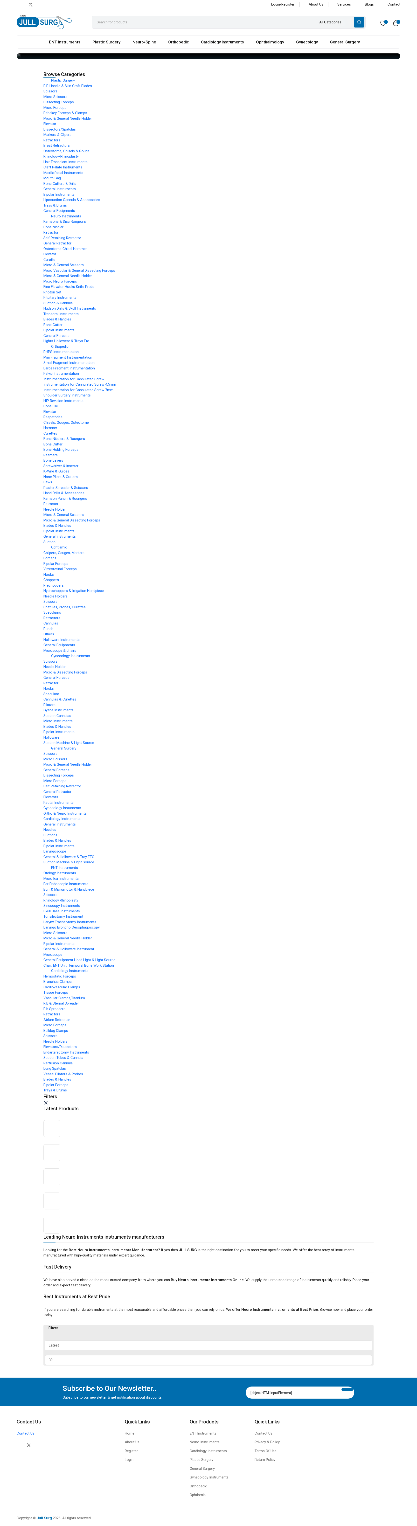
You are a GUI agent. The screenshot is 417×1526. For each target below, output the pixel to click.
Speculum (51, 694)
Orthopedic (178, 42)
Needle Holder (54, 509)
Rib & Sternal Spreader (61, 1003)
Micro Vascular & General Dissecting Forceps (79, 270)
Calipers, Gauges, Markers (63, 553)
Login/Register (282, 4)
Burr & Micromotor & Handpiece (68, 889)
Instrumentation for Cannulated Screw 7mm (78, 390)
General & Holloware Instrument (68, 949)
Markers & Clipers (57, 134)
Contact (394, 4)
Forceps (49, 558)
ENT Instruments (64, 42)
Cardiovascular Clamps (61, 987)
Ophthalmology (270, 42)
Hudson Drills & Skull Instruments (69, 308)
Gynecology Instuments (62, 808)
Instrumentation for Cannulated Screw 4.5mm (79, 384)
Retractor (50, 232)
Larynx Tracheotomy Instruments (69, 922)
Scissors (50, 91)
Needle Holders (55, 596)
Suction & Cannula (58, 303)
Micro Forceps (54, 107)
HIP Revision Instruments (63, 401)
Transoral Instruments (61, 314)
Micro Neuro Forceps (60, 281)
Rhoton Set (52, 292)
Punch (48, 629)
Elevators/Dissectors (60, 1047)
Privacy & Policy (267, 1442)
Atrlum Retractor (56, 1020)
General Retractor (57, 243)
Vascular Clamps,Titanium (64, 998)
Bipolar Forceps (55, 564)
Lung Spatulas (54, 1068)
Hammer (50, 428)
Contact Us (26, 1433)
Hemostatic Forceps (59, 976)
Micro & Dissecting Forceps (65, 672)
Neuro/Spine (144, 42)
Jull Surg (44, 1518)
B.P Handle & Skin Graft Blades (67, 86)
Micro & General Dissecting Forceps (71, 520)
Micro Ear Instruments (61, 878)
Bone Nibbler (53, 227)
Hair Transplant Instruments (65, 162)
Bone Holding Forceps (60, 449)
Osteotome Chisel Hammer (65, 249)
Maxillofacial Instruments (63, 173)
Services (344, 4)
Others (48, 634)
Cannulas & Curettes (59, 699)
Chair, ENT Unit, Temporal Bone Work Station (78, 965)
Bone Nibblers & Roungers (64, 439)
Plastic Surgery (106, 42)
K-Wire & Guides (56, 471)
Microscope (52, 954)
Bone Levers (53, 460)
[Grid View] (52, 1335)
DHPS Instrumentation (61, 352)
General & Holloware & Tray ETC (68, 857)
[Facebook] (21, 4)
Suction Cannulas (57, 716)
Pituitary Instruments (59, 297)
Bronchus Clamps (57, 981)
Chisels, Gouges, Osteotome (66, 422)
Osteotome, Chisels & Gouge (66, 151)
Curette (49, 259)
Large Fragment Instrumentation (69, 368)
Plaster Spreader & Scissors (65, 488)
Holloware (51, 737)
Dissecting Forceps (58, 102)
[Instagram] (40, 4)
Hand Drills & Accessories (63, 493)
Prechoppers (53, 585)
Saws (47, 482)
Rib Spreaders (54, 1009)
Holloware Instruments (61, 640)
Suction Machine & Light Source (68, 743)
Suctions (50, 835)
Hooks (48, 574)
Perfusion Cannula (58, 1063)
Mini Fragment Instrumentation (67, 357)
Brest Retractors (56, 145)
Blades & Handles (57, 319)
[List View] (67, 1335)
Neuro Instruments (66, 216)
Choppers (51, 580)
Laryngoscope (54, 851)
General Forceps (56, 335)
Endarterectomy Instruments (66, 1052)
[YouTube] (50, 4)
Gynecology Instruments (70, 656)
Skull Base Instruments (61, 911)
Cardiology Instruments (222, 42)
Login (129, 1459)
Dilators (49, 705)
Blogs (369, 4)
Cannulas (50, 623)
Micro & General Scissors (63, 265)
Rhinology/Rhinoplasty (61, 156)
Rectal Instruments (58, 802)
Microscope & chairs (59, 650)
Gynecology (307, 42)
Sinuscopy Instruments (61, 905)
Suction (49, 542)
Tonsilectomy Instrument (63, 916)
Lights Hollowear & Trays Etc (66, 341)
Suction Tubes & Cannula (63, 1057)
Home (129, 1433)
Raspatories (53, 417)
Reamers (50, 455)
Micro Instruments (58, 721)
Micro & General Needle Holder (67, 118)
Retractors (51, 140)
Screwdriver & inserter (60, 466)
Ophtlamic (59, 547)
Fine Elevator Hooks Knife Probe (69, 286)
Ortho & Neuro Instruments (65, 813)
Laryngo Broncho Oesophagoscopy (71, 927)
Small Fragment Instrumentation (69, 363)
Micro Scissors (55, 97)
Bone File (50, 406)
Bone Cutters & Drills (59, 183)
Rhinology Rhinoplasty (60, 900)
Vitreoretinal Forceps (60, 569)
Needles (49, 829)
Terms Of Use (266, 1451)
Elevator (49, 124)
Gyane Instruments (58, 710)
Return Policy (265, 1459)
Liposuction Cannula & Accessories (71, 200)
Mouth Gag (52, 178)
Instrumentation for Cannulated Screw (73, 379)
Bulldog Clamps (55, 1030)
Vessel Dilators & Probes (63, 1074)
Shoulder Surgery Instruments (67, 395)
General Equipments (59, 210)
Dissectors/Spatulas (59, 129)
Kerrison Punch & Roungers (65, 498)
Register (131, 1451)
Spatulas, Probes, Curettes (64, 607)
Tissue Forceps (55, 992)
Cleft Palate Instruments (62, 167)
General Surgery (345, 42)
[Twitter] (28, 1445)
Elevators (50, 797)
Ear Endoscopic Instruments (65, 884)
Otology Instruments (59, 873)
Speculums (52, 612)
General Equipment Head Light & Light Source (79, 960)
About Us (316, 4)
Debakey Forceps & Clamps (65, 113)
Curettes (50, 433)
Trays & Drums (55, 205)
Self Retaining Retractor (62, 238)
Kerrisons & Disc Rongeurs (64, 221)
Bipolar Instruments (59, 194)
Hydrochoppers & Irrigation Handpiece (73, 591)
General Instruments (59, 189)
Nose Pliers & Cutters (60, 477)
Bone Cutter (53, 325)
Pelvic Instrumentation (61, 373)
